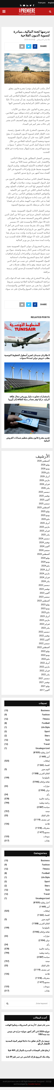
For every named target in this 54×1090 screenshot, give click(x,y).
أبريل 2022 (45, 663)
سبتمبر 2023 (44, 597)
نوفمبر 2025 (44, 496)
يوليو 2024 (45, 558)
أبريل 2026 (45, 476)
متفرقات (46, 828)
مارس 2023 (44, 620)
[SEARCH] (7, 1003)
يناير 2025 (45, 534)
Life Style (45, 727)
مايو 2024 (45, 566)
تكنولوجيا (46, 777)
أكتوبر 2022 (45, 639)
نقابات (47, 841)
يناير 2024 (45, 581)
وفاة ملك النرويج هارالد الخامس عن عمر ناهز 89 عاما (28, 1057)
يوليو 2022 (45, 651)
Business (45, 710)
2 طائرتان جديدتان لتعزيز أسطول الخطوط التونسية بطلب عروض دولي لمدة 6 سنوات (27, 356)
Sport (47, 731)
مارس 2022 (44, 667)
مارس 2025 (44, 527)
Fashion (46, 714)
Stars (47, 735)
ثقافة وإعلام (45, 782)
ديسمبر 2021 (44, 678)
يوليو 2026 (45, 465)
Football (46, 723)
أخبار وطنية (45, 752)
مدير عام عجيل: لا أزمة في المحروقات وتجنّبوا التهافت (27, 1025)
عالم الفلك (45, 815)
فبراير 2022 (45, 670)
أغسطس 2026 (43, 461)
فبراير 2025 (45, 531)
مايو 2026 (45, 472)
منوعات (46, 836)
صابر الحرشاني (42, 40)
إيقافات (46, 761)
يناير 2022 (45, 674)
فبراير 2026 (45, 484)
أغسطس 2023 (43, 601)
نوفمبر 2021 (44, 682)
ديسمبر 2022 (44, 632)
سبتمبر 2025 (44, 503)
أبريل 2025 (45, 523)
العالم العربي (44, 773)
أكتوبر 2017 (45, 690)
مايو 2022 (45, 659)
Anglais (51, 3)
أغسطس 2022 (43, 647)
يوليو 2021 (45, 686)
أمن (48, 756)
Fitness (46, 719)
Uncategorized (43, 748)
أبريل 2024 (45, 569)
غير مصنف (45, 820)
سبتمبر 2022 (44, 643)
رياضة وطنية (44, 803)
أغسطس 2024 (43, 554)
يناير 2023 (45, 628)
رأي (48, 794)
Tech (47, 740)
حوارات (46, 786)
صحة (48, 811)
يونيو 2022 (45, 655)
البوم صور (45, 769)
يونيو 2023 (45, 608)
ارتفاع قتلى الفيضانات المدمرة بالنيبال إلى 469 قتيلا (29, 1050)
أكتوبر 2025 (45, 500)
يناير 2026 (45, 488)
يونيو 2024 (45, 562)
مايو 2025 (45, 519)
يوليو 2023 (45, 604)
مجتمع (47, 832)
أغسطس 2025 (43, 507)
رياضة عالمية (44, 799)
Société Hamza (34, 1084)
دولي (48, 790)
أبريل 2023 (45, 616)
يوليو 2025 (45, 511)
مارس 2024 (44, 573)
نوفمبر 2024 (44, 542)
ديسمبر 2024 (44, 538)
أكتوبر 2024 (45, 546)
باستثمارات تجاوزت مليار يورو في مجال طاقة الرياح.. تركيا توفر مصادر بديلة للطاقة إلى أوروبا (29, 398)
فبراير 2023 (45, 624)
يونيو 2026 (45, 468)
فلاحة (47, 824)
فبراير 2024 (45, 577)
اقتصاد (47, 765)
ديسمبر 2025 (44, 492)
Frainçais (42, 3)
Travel (47, 744)
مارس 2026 (44, 480)
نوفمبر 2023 (44, 589)
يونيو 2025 (45, 515)
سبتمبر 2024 (44, 550)
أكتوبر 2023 (45, 593)
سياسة (47, 807)
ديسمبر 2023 (44, 585)
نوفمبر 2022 (44, 635)
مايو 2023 (45, 612)
